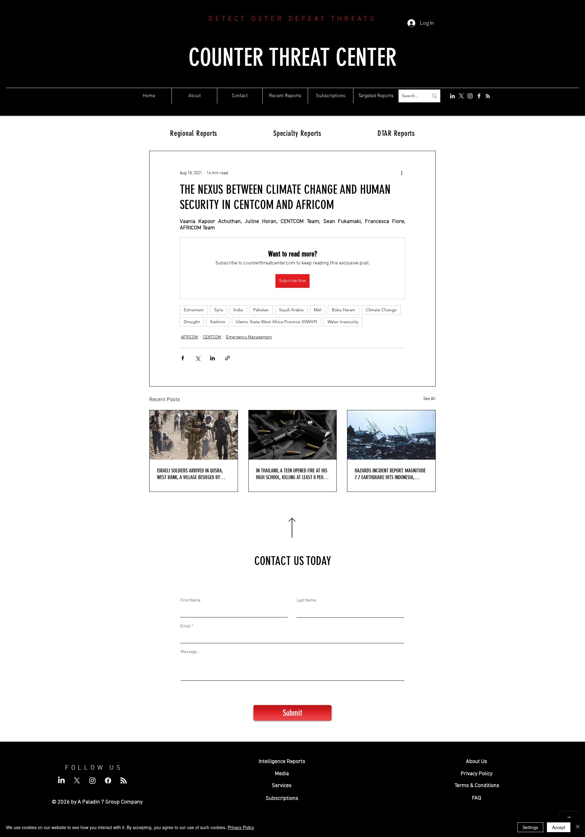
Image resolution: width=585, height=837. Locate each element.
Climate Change (381, 310)
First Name (190, 601)
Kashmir (217, 321)
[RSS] (487, 96)
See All (429, 398)
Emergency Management (249, 337)
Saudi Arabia (291, 310)
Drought (192, 321)
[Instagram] (470, 96)
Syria (218, 310)
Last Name (306, 601)
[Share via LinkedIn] (212, 358)
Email (185, 626)
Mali (317, 310)
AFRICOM (189, 337)
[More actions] (401, 173)
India (238, 310)
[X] (461, 96)
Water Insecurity (343, 321)
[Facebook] (479, 96)
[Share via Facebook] (183, 358)
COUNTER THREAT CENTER (293, 57)
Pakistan (261, 310)
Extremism (194, 310)
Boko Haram (343, 310)
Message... (190, 652)
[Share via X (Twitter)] (197, 358)
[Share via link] (227, 358)
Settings (530, 827)
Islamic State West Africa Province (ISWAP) (276, 321)
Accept (558, 827)
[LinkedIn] (452, 96)
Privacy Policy (241, 827)
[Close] (577, 827)
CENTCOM (212, 337)
